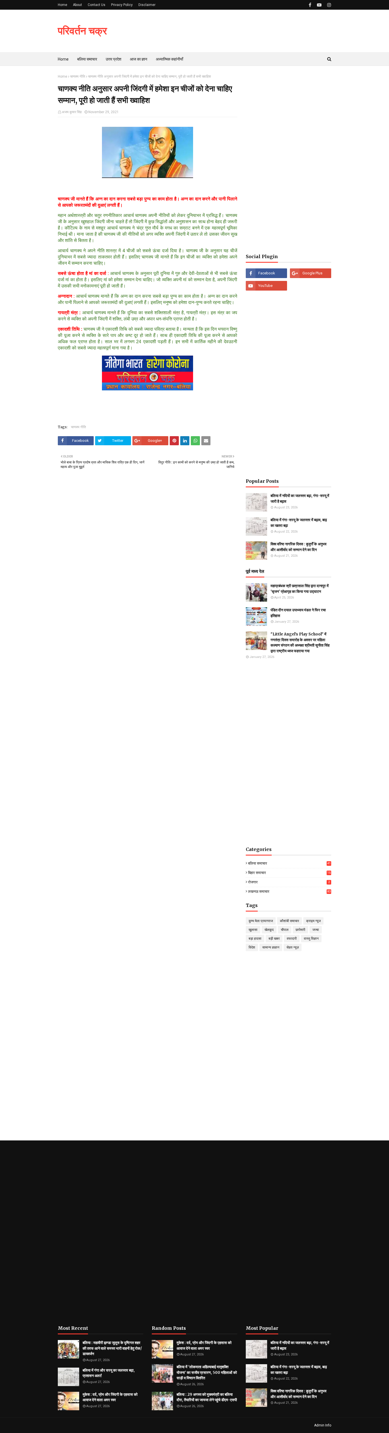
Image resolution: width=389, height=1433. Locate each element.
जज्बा (315, 930)
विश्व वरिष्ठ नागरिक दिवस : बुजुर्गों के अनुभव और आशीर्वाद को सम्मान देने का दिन (298, 547)
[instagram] (328, 5)
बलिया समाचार (289, 863)
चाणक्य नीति (77, 76)
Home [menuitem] (63, 59)
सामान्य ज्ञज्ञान (270, 947)
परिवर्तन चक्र (82, 30)
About (77, 5)
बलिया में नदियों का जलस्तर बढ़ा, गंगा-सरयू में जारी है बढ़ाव (300, 498)
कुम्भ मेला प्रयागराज (261, 921)
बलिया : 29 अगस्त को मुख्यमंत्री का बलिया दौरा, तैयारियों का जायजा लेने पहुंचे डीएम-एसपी (207, 1397)
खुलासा (253, 930)
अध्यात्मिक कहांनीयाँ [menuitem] (169, 59)
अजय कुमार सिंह (72, 112)
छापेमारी (300, 930)
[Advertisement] (288, 159)
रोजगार (289, 882)
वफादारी (292, 939)
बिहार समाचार (289, 873)
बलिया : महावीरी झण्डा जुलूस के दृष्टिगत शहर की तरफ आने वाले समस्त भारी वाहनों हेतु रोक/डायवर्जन (112, 1348)
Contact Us (96, 5)
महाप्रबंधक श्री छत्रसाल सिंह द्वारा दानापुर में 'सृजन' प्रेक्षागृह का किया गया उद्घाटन (300, 588)
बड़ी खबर (274, 939)
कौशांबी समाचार (289, 921)
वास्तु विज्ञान (311, 939)
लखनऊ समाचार (289, 891)
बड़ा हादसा (255, 939)
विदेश (252, 947)
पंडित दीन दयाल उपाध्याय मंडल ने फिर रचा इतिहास (298, 613)
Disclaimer (146, 5)
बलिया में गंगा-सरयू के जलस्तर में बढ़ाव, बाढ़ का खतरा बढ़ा (299, 522)
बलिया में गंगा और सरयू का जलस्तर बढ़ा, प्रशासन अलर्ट (109, 1373)
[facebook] (310, 5)
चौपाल (284, 930)
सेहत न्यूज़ (292, 947)
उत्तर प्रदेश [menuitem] (113, 59)
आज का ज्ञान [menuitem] (138, 59)
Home (62, 5)
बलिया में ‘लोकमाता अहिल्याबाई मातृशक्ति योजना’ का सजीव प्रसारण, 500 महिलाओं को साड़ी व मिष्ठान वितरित (207, 1372)
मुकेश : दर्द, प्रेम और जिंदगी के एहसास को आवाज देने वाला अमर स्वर (110, 1397)
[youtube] (319, 5)
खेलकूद (269, 930)
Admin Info (322, 1425)
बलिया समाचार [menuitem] (87, 59)
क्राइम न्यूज (313, 921)
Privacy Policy (122, 5)
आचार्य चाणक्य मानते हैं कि (104, 312)
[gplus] (310, 273)
